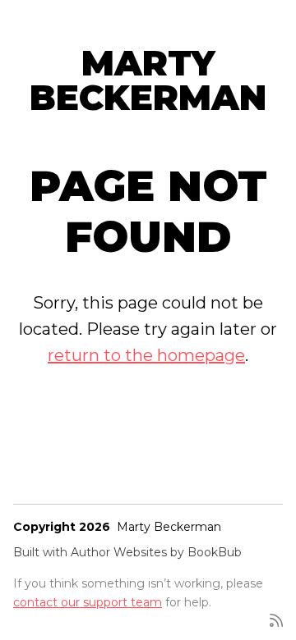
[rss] (276, 619)
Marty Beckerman (148, 80)
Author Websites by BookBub (156, 552)
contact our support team (87, 602)
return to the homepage (146, 355)
